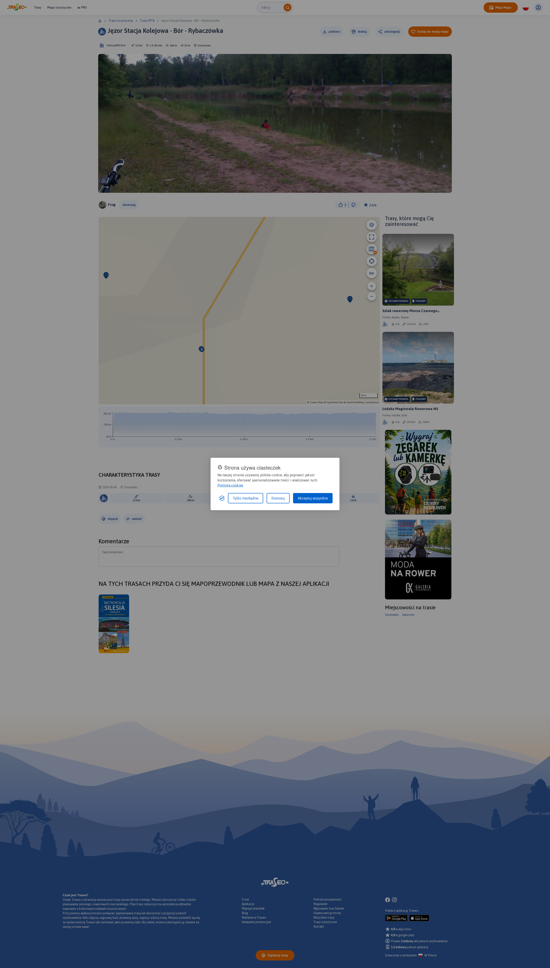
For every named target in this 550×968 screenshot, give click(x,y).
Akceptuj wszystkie (313, 498)
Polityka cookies (230, 485)
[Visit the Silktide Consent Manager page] (222, 498)
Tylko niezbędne (245, 498)
